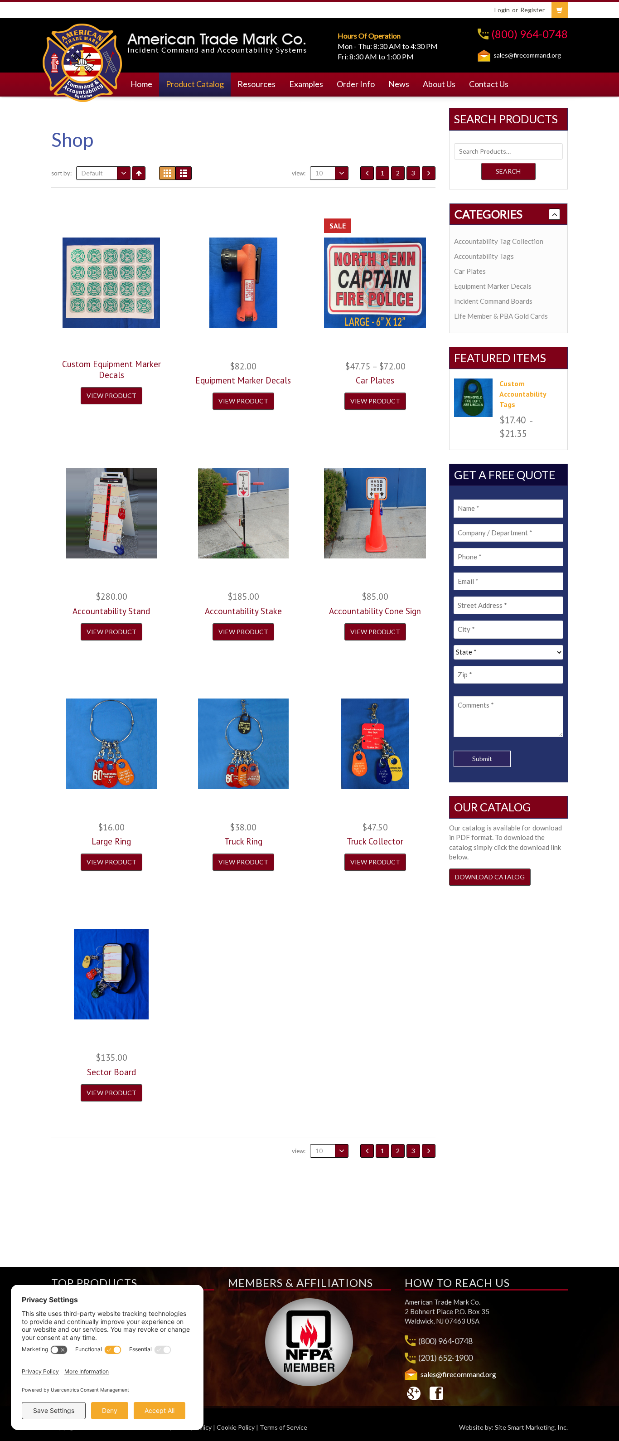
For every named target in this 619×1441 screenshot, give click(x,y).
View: (298, 173)
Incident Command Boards (493, 301)
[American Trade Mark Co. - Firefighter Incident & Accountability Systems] (82, 61)
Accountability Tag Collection (498, 241)
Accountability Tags (484, 256)
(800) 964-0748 (529, 33)
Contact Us (488, 84)
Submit (482, 758)
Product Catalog (195, 84)
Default (92, 173)
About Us (439, 84)
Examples (306, 84)
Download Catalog (490, 877)
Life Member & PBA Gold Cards (501, 316)
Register (532, 10)
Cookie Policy (236, 1427)
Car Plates (470, 271)
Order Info (356, 84)
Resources (256, 84)
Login (502, 10)
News (398, 84)
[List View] (183, 173)
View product (111, 395)
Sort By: (61, 173)
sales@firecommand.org (527, 55)
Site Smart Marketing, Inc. (531, 1427)
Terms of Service (283, 1427)
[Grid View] (167, 173)
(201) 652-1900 (445, 1358)
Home (141, 84)
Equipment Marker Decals (493, 286)
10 (319, 173)
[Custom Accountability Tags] (473, 397)
